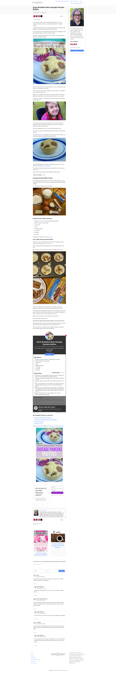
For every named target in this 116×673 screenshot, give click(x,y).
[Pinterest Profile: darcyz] (36, 408)
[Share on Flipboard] (39, 16)
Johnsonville (41, 221)
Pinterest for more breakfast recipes (56, 425)
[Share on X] (41, 16)
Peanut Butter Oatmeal (39, 421)
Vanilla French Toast (38, 423)
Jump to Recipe (37, 19)
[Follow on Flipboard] (72, 44)
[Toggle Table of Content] (43, 175)
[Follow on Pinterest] (71, 44)
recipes (38, 425)
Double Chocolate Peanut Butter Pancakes (42, 417)
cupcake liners (47, 165)
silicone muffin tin (48, 243)
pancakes (40, 134)
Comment (61, 570)
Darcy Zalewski (36, 10)
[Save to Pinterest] (34, 16)
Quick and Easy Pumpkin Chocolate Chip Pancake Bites (45, 419)
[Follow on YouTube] (76, 44)
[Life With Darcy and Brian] (37, 2)
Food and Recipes (35, 524)
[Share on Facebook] (37, 16)
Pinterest (40, 410)
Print (49, 354)
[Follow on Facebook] (74, 44)
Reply (35, 583)
